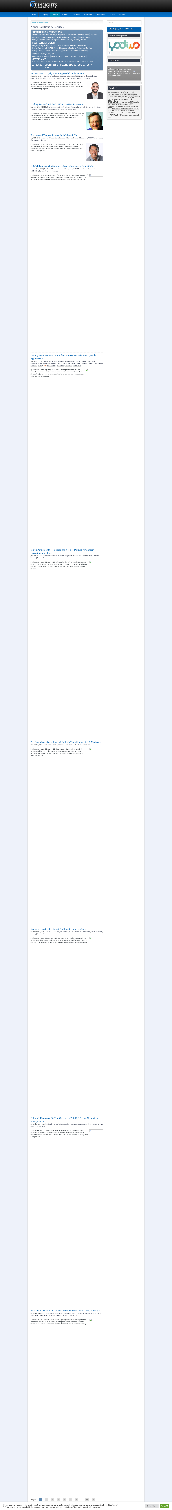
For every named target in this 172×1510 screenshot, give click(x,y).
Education (35, 37)
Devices (54, 56)
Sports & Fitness (60, 40)
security (112, 110)
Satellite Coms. (50, 51)
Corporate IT (94, 35)
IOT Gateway (124, 99)
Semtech (118, 111)
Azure (117, 92)
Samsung (135, 108)
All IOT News (78, 76)
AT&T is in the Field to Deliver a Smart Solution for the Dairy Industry (65, 1310)
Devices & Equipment (43, 53)
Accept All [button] (164, 1506)
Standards (60, 365)
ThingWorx (114, 114)
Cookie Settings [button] (152, 1506)
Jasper (110, 104)
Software (66, 51)
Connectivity (129, 92)
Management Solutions (67, 48)
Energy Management (48, 37)
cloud (121, 92)
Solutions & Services (43, 43)
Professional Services (84, 48)
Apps (50, 45)
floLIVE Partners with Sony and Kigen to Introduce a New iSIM (61, 166)
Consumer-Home (83, 35)
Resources (101, 14)
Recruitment (71, 62)
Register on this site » (125, 29)
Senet (123, 111)
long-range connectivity (120, 104)
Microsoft (124, 106)
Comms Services (70, 45)
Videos (112, 14)
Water (83, 40)
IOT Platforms (53, 48)
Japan (47, 67)
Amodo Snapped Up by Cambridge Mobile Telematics (56, 73)
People (48, 62)
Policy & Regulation (59, 62)
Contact (122, 14)
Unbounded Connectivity (79, 51)
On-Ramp (136, 106)
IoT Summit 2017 (83, 65)
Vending (77, 40)
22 (87, 1499)
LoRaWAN (111, 106)
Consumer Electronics (114, 94)
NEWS (55, 14)
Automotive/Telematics (40, 35)
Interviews (76, 14)
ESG (71, 65)
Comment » (87, 78)
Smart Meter (116, 113)
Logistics (82, 37)
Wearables (82, 56)
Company (44, 14)
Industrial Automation (70, 37)
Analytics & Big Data (39, 45)
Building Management (57, 35)
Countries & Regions (56, 65)
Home (34, 14)
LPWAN (118, 106)
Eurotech (110, 97)
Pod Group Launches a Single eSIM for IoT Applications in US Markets (65, 742)
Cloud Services (58, 45)
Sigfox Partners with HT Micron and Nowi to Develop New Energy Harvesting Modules (62, 551)
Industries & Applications (47, 32)
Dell (122, 94)
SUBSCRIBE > (117, 75)
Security (59, 51)
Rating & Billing (37, 51)
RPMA (128, 108)
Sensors (60, 56)
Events (65, 14)
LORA (131, 104)
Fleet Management (120, 97)
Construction (71, 35)
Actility (110, 92)
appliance (68, 365)
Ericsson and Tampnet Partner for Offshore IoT (53, 135)
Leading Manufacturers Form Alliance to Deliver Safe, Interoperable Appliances (63, 357)
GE (128, 96)
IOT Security (134, 102)
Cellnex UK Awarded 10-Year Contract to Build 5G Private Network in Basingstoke (64, 1120)
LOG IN (111, 29)
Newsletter (88, 14)
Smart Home (51, 365)
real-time (123, 108)
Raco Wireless (116, 108)
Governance (39, 59)
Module (130, 106)
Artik (113, 92)
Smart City (49, 40)
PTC (110, 108)
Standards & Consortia (85, 62)
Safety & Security (38, 40)
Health (59, 37)
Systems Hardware (70, 56)
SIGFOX (128, 111)
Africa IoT (38, 65)
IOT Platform (121, 100)
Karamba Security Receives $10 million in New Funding (57, 929)
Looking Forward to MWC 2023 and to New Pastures (56, 104)
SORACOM (130, 113)
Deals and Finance (38, 62)
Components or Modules (41, 56)
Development (81, 45)
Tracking (70, 40)
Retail (88, 37)
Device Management (39, 48)
